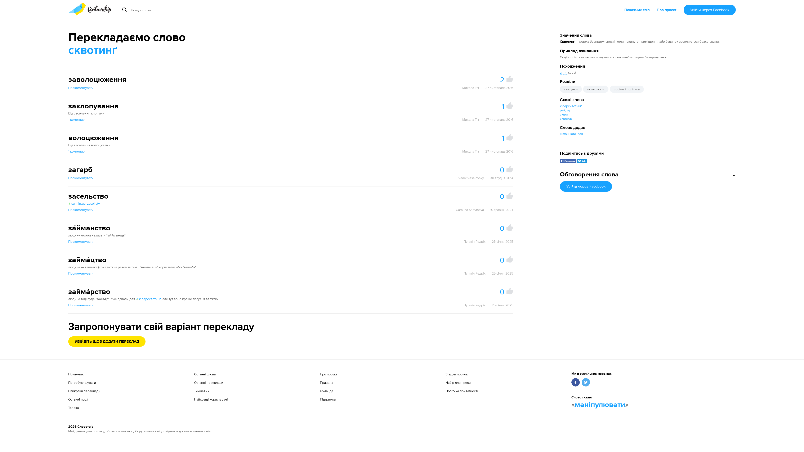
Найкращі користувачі (211, 399)
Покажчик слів (637, 10)
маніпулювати (600, 405)
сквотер (566, 118)
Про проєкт (666, 10)
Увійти (709, 10)
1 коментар (76, 119)
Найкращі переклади (84, 391)
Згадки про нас (457, 374)
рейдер (565, 110)
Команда (326, 391)
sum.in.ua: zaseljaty (85, 203)
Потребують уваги (82, 382)
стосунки (571, 89)
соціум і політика (627, 89)
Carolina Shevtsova (470, 210)
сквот (564, 114)
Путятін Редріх (475, 241)
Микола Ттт (470, 88)
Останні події (78, 399)
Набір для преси (458, 382)
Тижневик (201, 391)
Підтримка (328, 399)
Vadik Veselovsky (471, 178)
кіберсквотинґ (571, 106)
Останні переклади (208, 382)
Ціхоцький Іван (571, 134)
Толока (73, 408)
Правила (326, 382)
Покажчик (76, 374)
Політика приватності (462, 391)
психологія (595, 89)
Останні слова (205, 374)
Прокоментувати (81, 88)
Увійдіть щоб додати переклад (107, 342)
